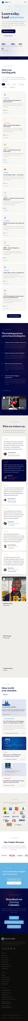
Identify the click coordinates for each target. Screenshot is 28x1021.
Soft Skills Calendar (14, 926)
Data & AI (5, 87)
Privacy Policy (4, 1017)
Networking (21, 84)
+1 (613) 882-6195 (5, 994)
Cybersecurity (5, 962)
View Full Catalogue (14, 316)
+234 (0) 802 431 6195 (6, 990)
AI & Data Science (5, 964)
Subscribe (14, 883)
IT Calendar (14, 917)
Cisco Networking (5, 959)
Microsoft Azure (5, 957)
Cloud (8, 84)
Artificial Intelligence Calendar (14, 922)
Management (12, 87)
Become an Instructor (6, 979)
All (3, 84)
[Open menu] (25, 2)
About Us (3, 975)
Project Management (6, 966)
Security (14, 84)
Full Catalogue (5, 968)
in (8, 948)
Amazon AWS (4, 955)
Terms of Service (11, 1017)
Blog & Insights (5, 983)
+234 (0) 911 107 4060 (6, 992)
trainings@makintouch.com (7, 996)
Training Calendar (8, 35)
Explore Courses (9, 31)
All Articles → (6, 694)
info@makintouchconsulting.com (9, 999)
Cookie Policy (19, 1017)
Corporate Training (6, 977)
